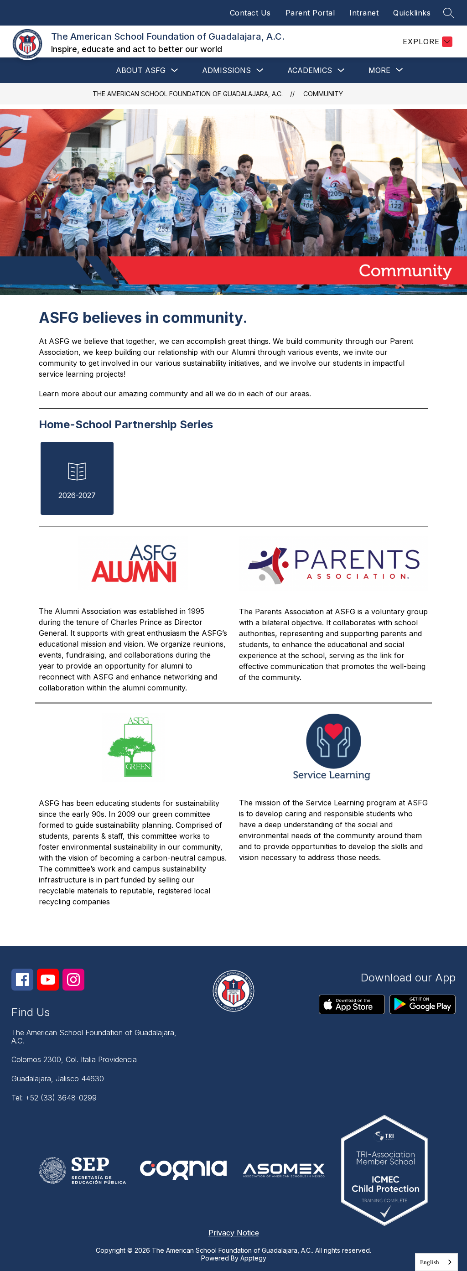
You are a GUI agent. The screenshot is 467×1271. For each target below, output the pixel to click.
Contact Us (250, 12)
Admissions (226, 70)
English (429, 1262)
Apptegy (253, 1258)
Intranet (364, 12)
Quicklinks (412, 12)
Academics (309, 70)
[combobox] (436, 1262)
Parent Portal (310, 12)
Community (323, 94)
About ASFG (141, 70)
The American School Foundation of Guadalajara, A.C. (188, 94)
